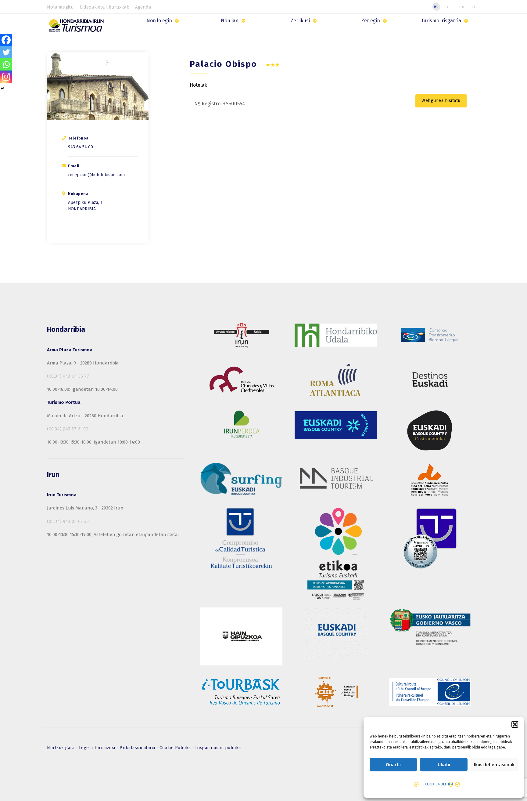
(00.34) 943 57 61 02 (67, 429)
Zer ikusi (300, 21)
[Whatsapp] (6, 64)
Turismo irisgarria (441, 21)
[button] (515, 724)
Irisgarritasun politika (218, 747)
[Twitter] (6, 52)
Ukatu (444, 764)
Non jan (229, 21)
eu (436, 6)
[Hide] (2, 88)
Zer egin (370, 21)
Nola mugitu (60, 7)
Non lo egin (159, 21)
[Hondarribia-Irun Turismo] (78, 28)
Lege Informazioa (98, 747)
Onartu (393, 764)
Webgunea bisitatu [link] (441, 100)
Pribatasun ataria (138, 747)
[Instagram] (6, 77)
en (461, 6)
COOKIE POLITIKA (439, 784)
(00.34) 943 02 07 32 (68, 521)
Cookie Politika (176, 747)
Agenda (143, 7)
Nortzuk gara (61, 747)
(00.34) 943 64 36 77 (68, 376)
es (449, 6)
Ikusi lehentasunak (494, 764)
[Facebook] (6, 40)
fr (473, 6)
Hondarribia (82, 209)
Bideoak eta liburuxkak (104, 7)
